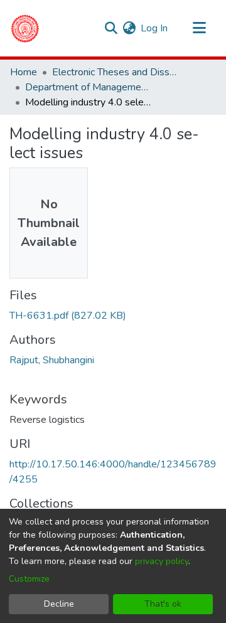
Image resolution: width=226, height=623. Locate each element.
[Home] (24, 28)
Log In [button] (155, 28)
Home (23, 72)
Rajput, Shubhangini (51, 360)
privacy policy (161, 561)
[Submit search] (111, 28)
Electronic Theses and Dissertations (115, 72)
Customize (29, 579)
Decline (59, 604)
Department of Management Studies (88, 87)
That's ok (162, 604)
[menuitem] (129, 28)
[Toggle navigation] (199, 28)
